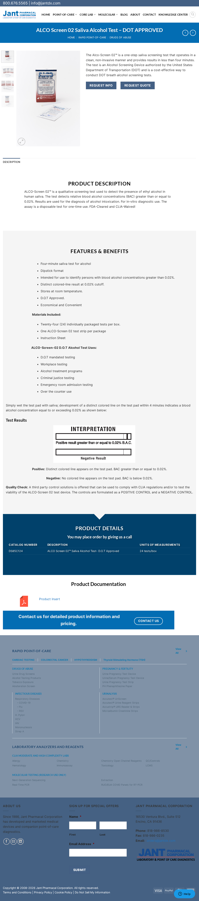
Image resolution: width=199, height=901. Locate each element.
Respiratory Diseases (27, 698)
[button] (21, 141)
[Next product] (185, 33)
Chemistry (63, 760)
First (72, 834)
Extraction (107, 780)
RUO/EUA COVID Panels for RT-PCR (121, 784)
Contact (149, 14)
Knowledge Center (173, 14)
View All (178, 650)
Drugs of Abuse (120, 37)
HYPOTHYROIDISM (85, 659)
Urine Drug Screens (23, 673)
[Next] (73, 98)
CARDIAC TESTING (23, 659)
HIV (17, 723)
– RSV (20, 710)
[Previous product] (193, 33)
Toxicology (107, 765)
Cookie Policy (63, 892)
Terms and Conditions (17, 892)
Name (75, 817)
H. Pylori (20, 715)
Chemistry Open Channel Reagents (121, 760)
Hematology (19, 765)
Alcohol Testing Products (26, 678)
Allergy (16, 760)
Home (46, 14)
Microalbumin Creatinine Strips (120, 710)
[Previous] (22, 98)
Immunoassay (64, 765)
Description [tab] (11, 161)
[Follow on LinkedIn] (20, 841)
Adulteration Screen (23, 686)
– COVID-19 (24, 702)
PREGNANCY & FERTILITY (117, 668)
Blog (124, 14)
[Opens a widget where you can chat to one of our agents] (184, 894)
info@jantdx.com (45, 3)
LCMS (149, 765)
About (135, 14)
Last (103, 834)
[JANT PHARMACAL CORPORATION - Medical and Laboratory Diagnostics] (19, 14)
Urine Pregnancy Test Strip (118, 682)
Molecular (106, 14)
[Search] (192, 14)
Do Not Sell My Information (92, 892)
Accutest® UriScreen (114, 698)
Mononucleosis (23, 727)
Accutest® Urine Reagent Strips (120, 702)
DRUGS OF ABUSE (22, 668)
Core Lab (86, 14)
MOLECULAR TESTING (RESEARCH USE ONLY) (39, 775)
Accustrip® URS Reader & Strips (121, 706)
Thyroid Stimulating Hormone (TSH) (124, 659)
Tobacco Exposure (22, 682)
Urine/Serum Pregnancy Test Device (123, 678)
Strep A (19, 731)
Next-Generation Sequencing (28, 780)
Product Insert (49, 599)
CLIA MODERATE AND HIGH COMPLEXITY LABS (40, 755)
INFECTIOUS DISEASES (28, 693)
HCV (17, 719)
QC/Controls (153, 760)
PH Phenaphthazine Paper (117, 686)
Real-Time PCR (20, 784)
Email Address (81, 844)
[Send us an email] (13, 841)
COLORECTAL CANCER (54, 659)
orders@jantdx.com (161, 841)
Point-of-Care (63, 14)
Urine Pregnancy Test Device (119, 673)
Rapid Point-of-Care (92, 37)
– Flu (19, 706)
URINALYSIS (109, 693)
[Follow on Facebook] (6, 841)
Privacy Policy (43, 892)
